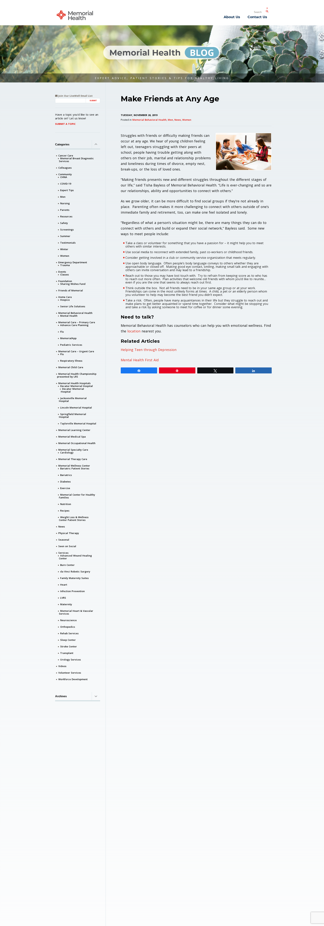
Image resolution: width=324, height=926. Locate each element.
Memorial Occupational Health (76, 443)
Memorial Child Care (70, 367)
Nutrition (65, 504)
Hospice (65, 299)
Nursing (65, 203)
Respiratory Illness (71, 360)
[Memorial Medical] (74, 14)
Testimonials (68, 242)
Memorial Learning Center (74, 430)
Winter (64, 249)
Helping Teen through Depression (148, 349)
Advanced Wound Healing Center (75, 557)
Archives (61, 696)
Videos (62, 666)
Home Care (65, 297)
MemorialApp (68, 338)
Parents (64, 210)
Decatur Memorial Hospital (76, 386)
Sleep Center (68, 640)
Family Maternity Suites (74, 578)
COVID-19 (65, 183)
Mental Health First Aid (140, 360)
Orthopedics (67, 626)
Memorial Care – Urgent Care (76, 351)
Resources (66, 216)
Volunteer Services (69, 672)
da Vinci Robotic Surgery (75, 571)
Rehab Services (69, 633)
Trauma (65, 265)
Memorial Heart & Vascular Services (76, 612)
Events (62, 271)
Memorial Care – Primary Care (76, 322)
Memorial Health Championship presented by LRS (76, 375)
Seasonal (63, 539)
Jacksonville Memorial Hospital (73, 399)
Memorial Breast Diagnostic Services (76, 160)
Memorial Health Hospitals (74, 383)
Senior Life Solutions (72, 306)
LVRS (63, 597)
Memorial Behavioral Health (149, 119)
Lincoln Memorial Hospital (76, 407)
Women (186, 119)
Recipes (64, 510)
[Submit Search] (267, 10)
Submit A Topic (65, 124)
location (133, 331)
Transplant (66, 653)
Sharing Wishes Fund (73, 284)
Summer (65, 236)
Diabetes (65, 481)
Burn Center (67, 565)
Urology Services (70, 659)
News (177, 119)
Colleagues (65, 167)
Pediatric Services (71, 344)
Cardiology (67, 452)
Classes (64, 274)
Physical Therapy (68, 533)
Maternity (66, 604)
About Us (232, 17)
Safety (64, 223)
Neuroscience (68, 620)
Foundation (65, 281)
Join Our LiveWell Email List (75, 96)
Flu (62, 331)
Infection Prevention (72, 591)
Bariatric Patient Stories (74, 468)
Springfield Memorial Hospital (72, 415)
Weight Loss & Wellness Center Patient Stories (73, 518)
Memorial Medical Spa (72, 436)
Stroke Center (68, 646)
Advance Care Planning (74, 325)
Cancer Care (65, 155)
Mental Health (68, 315)
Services (63, 552)
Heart (63, 584)
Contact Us (257, 17)
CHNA (63, 177)
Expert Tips (67, 190)
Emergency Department (72, 262)
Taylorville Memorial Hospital (78, 423)
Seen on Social (67, 546)
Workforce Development (73, 679)
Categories (62, 144)
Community (65, 174)
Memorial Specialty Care (73, 449)
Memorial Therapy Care (72, 459)
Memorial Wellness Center (74, 465)
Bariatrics (66, 475)
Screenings (67, 229)
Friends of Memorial (70, 290)
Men (170, 119)
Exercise (65, 488)
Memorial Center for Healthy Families (77, 496)
